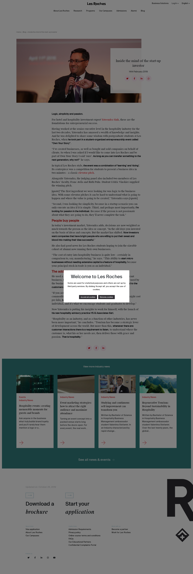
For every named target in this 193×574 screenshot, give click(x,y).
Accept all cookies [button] (88, 297)
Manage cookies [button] (106, 297)
